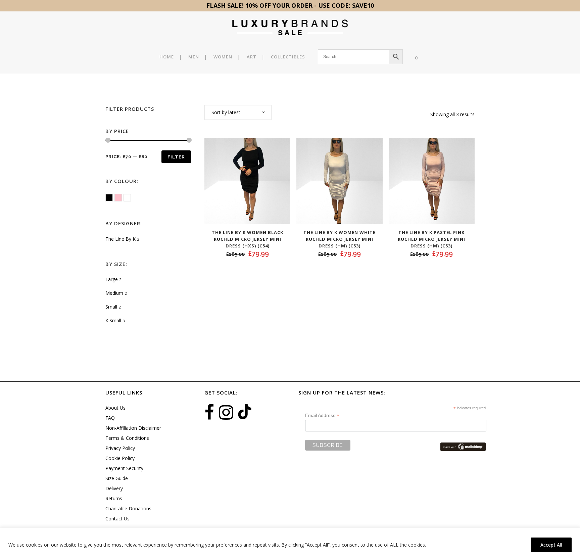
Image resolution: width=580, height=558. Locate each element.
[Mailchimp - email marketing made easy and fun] (462, 446)
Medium (114, 293)
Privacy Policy (120, 448)
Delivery (114, 488)
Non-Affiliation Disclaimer (133, 428)
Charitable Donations (128, 508)
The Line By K (120, 239)
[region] (290, 542)
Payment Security (124, 468)
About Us (115, 408)
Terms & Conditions (127, 438)
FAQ (110, 418)
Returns (113, 498)
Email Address (322, 415)
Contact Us (117, 518)
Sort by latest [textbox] (225, 112)
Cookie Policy (120, 458)
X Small (113, 320)
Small (111, 307)
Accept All (551, 545)
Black (112, 198)
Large (111, 279)
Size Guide (116, 478)
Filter (176, 156)
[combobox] (238, 112)
